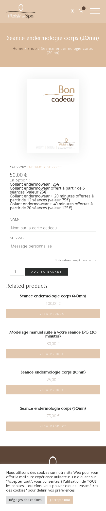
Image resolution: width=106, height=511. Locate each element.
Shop (32, 48)
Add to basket (46, 271)
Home (18, 48)
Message (18, 238)
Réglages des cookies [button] (25, 499)
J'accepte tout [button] (60, 499)
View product (53, 314)
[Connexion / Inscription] (72, 11)
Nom (15, 219)
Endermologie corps (45, 167)
